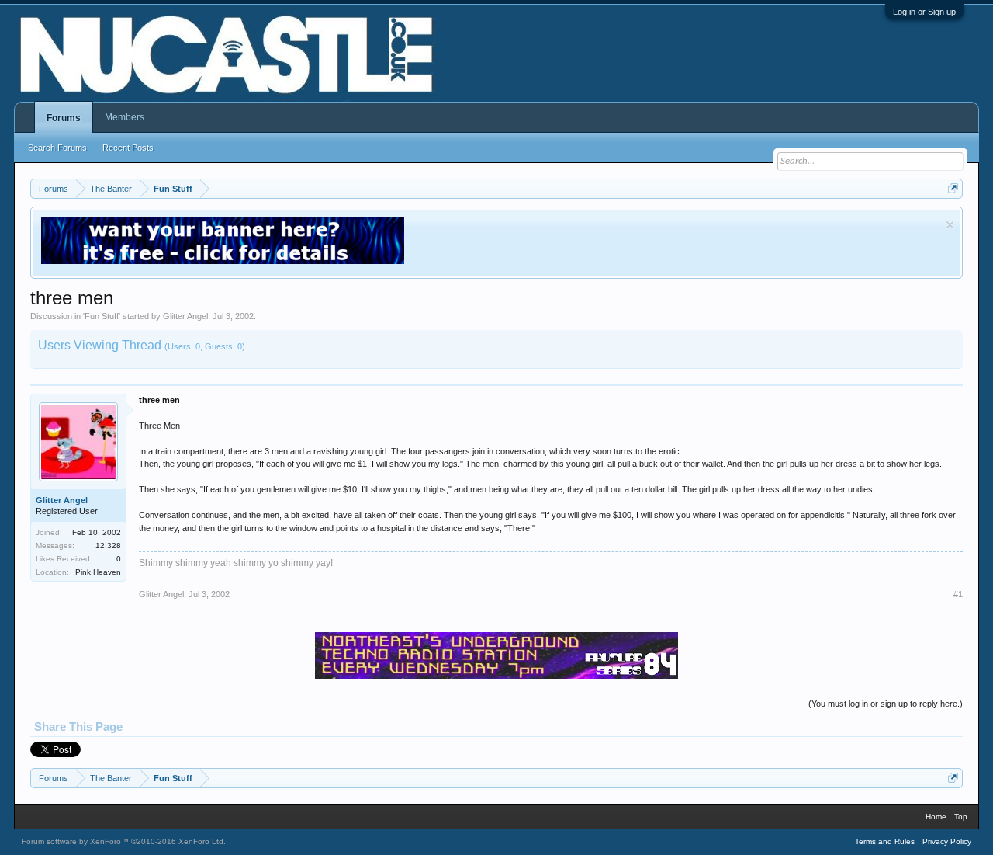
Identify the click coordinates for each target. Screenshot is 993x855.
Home (936, 816)
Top (960, 816)
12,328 (108, 545)
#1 (958, 594)
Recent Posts (128, 147)
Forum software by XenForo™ (124, 841)
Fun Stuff (102, 316)
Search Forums (57, 147)
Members (124, 117)
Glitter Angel (185, 316)
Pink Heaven (98, 572)
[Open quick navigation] (953, 188)
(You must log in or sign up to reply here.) (885, 703)
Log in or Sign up (924, 11)
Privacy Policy (946, 841)
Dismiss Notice (950, 225)
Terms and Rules (885, 841)
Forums (64, 118)
